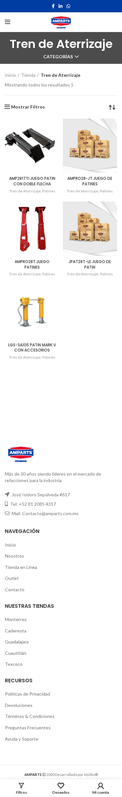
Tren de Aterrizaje (25, 191)
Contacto (14, 589)
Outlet (12, 578)
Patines (48, 191)
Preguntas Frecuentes (28, 727)
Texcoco (13, 664)
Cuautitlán (15, 653)
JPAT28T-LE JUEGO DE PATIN (90, 264)
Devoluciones (19, 705)
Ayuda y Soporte (21, 739)
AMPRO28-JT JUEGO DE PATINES (89, 181)
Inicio (10, 75)
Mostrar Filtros (28, 107)
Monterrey (16, 619)
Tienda (28, 75)
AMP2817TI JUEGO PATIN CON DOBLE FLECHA (32, 181)
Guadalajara (17, 641)
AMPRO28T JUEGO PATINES (32, 264)
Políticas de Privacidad (27, 694)
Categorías (58, 56)
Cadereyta (15, 630)
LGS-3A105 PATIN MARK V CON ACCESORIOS (32, 347)
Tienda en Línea (21, 567)
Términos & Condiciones (30, 716)
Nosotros (14, 556)
